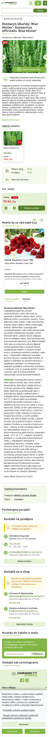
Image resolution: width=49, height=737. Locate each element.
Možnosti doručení (20, 180)
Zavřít (7, 223)
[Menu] (43, 3)
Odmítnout (12, 731)
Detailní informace (10, 121)
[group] (23, 266)
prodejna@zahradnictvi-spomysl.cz (25, 564)
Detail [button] (23, 295)
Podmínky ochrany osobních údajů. (19, 710)
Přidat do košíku (16, 213)
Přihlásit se (36, 669)
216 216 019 (14, 556)
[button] (23, 287)
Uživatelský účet (29, 3)
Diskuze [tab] (26, 303)
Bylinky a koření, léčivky (25, 508)
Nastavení (23, 724)
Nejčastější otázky (23, 639)
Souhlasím (35, 731)
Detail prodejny (24, 573)
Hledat (38, 10)
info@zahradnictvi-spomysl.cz (23, 626)
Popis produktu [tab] (12, 303)
